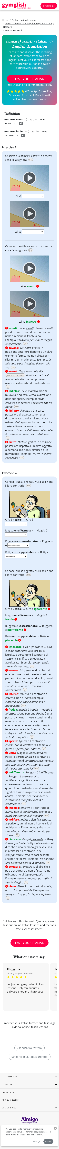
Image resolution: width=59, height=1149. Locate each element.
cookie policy (36, 1134)
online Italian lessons (35, 1027)
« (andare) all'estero (29, 1048)
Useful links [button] (9, 1107)
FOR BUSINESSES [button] (10, 1100)
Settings (36, 1141)
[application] (29, 178)
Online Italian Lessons (24, 20)
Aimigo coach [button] (9, 1092)
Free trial (48, 6)
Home (5, 20)
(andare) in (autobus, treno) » (29, 1057)
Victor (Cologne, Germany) (19, 973)
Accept (48, 1141)
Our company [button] (9, 1076)
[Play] (29, 178)
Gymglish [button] (7, 1084)
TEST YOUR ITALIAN (29, 79)
